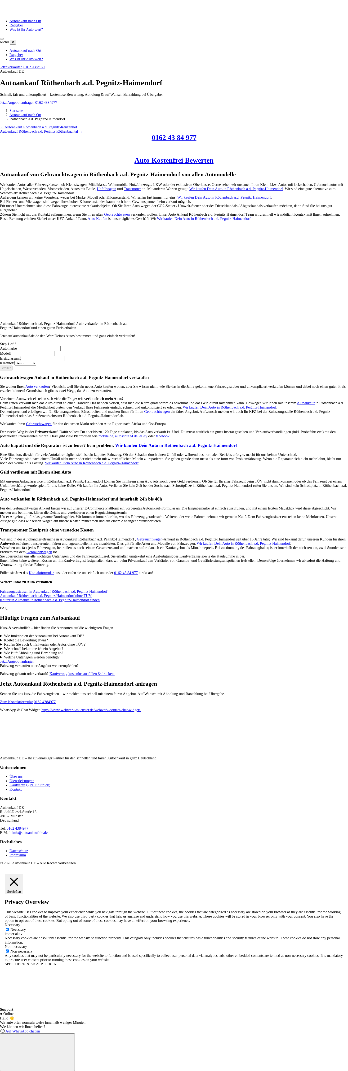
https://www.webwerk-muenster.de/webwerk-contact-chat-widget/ (91, 710)
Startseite (16, 111)
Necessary (18, 929)
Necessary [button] (12, 925)
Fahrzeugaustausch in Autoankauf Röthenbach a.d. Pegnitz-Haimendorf (53, 591)
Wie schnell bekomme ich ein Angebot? (33, 649)
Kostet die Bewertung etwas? (26, 640)
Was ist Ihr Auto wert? (26, 29)
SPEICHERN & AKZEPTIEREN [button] (31, 964)
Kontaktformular (41, 573)
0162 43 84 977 (174, 137)
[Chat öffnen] (37, 1052)
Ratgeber (16, 25)
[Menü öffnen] (2, 38)
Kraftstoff (7, 363)
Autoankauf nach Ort (25, 21)
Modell (5, 353)
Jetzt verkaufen (11, 67)
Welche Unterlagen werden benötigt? (31, 657)
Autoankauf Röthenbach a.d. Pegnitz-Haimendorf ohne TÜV (46, 596)
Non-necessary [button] (16, 947)
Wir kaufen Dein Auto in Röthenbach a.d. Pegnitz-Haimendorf (236, 189)
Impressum (17, 855)
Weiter (6, 368)
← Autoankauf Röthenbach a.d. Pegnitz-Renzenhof (38, 127)
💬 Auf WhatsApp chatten (20, 1031)
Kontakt (15, 789)
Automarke (8, 348)
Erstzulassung (10, 358)
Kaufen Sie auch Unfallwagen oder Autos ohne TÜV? (44, 644)
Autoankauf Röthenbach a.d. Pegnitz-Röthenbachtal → (41, 131)
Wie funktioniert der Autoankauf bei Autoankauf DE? (44, 636)
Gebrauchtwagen (117, 214)
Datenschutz (18, 851)
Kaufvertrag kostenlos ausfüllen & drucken (82, 674)
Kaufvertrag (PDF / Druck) (29, 785)
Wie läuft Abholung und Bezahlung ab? (33, 653)
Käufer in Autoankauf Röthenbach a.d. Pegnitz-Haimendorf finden (50, 600)
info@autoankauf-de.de (30, 833)
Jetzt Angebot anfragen (17, 102)
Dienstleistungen (21, 781)
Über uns (16, 777)
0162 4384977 (34, 67)
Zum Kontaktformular (16, 702)
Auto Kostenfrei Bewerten (174, 160)
